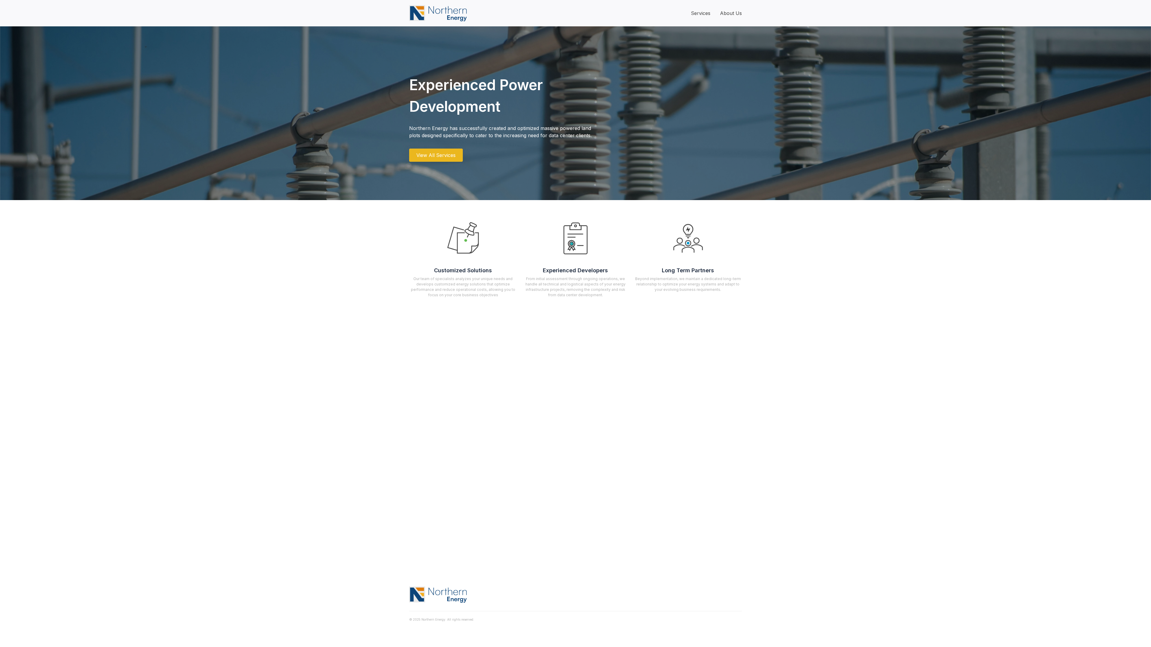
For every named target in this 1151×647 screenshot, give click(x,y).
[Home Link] (438, 13)
